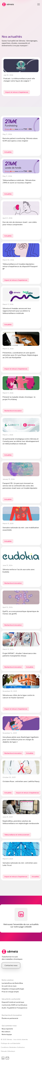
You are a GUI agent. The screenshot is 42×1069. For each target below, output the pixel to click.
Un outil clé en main (9, 986)
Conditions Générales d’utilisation (13, 1047)
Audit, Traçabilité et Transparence (14, 1008)
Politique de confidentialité (10, 1043)
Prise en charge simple (10, 992)
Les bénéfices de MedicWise (12, 983)
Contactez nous (11, 965)
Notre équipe (7, 1034)
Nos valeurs (6, 1032)
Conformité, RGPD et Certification (14, 1005)
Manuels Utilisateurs (8, 1051)
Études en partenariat (10, 1018)
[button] (38, 4)
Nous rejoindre (7, 1029)
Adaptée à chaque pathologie (13, 989)
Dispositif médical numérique (13, 1002)
